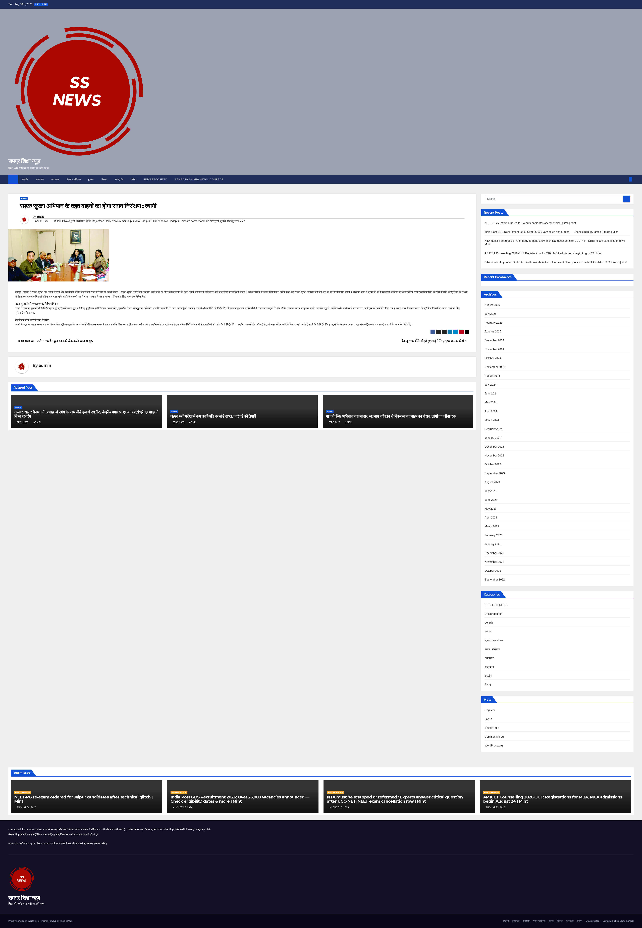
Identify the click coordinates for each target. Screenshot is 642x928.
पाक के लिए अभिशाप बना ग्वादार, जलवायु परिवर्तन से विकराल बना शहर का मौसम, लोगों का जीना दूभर (391, 416)
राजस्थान (55, 179)
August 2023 (492, 482)
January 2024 (493, 437)
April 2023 (491, 517)
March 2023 (492, 526)
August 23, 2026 (340, 807)
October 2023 (493, 464)
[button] (625, 179)
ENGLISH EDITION (497, 605)
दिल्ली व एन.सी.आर (494, 640)
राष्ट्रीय (25, 179)
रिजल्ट (104, 179)
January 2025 (493, 331)
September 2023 (495, 473)
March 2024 (492, 420)
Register (490, 710)
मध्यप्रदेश (119, 179)
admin (40, 216)
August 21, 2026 (496, 807)
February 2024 (494, 429)
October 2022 (493, 570)
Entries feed (492, 727)
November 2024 (494, 349)
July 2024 (491, 384)
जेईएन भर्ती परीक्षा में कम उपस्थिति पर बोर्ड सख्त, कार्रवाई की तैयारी (213, 416)
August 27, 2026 (183, 807)
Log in (488, 719)
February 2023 (494, 535)
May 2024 (491, 402)
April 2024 (491, 411)
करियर (134, 179)
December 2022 (494, 553)
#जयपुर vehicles (236, 221)
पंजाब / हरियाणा (74, 179)
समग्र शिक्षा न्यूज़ (24, 161)
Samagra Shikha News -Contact (199, 179)
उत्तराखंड (40, 179)
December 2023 (494, 446)
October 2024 (493, 358)
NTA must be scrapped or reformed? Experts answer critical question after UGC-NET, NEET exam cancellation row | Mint (395, 799)
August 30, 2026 (27, 807)
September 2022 (495, 579)
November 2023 (494, 455)
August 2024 (492, 375)
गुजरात (91, 179)
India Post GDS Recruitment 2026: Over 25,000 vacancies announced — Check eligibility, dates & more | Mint (551, 231)
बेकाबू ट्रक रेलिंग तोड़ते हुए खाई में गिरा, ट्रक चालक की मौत (434, 341)
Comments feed (494, 736)
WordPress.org (494, 745)
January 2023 (493, 544)
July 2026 (491, 313)
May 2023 (491, 508)
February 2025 (494, 322)
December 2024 (494, 340)
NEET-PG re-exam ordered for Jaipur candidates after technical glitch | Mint (530, 223)
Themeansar (66, 921)
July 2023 (491, 491)
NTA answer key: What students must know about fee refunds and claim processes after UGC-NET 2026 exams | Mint (556, 262)
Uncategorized (156, 179)
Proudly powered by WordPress (23, 921)
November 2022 (494, 561)
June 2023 (491, 499)
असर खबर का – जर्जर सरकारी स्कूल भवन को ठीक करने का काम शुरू (55, 341)
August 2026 (492, 305)
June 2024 (491, 393)
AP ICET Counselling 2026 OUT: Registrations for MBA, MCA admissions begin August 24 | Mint (543, 253)
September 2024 (495, 367)
